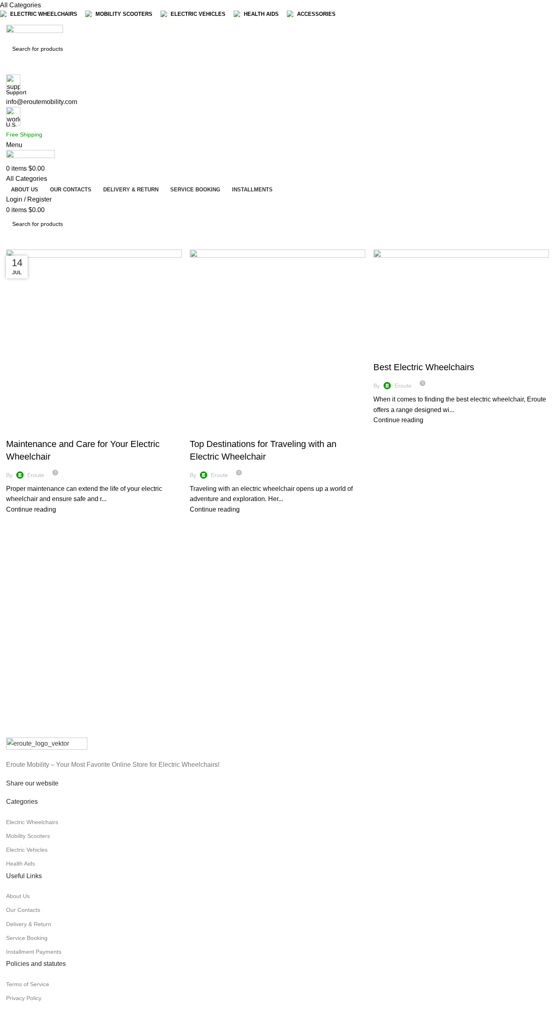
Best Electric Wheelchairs (423, 367)
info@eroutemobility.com (41, 101)
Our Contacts (23, 910)
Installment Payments (33, 951)
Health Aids (20, 863)
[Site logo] (34, 31)
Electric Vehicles (27, 849)
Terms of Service (27, 984)
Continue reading (31, 509)
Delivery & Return (28, 924)
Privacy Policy (23, 998)
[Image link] (46, 743)
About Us (18, 896)
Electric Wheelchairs (41, 430)
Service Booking (27, 938)
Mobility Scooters (28, 836)
